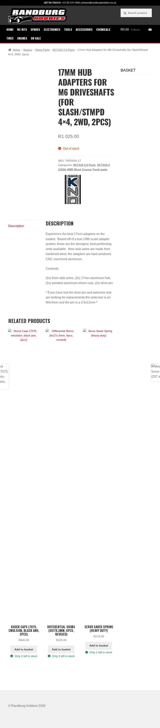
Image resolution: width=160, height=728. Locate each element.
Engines (22, 38)
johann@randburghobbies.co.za (99, 2)
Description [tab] (16, 226)
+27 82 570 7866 (71, 2)
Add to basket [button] (23, 649)
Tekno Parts (42, 49)
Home (9, 29)
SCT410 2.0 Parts (63, 49)
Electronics (52, 29)
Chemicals (103, 29)
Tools (68, 29)
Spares (35, 29)
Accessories (84, 29)
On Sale (36, 38)
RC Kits (22, 29)
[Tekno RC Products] (72, 189)
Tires (9, 38)
